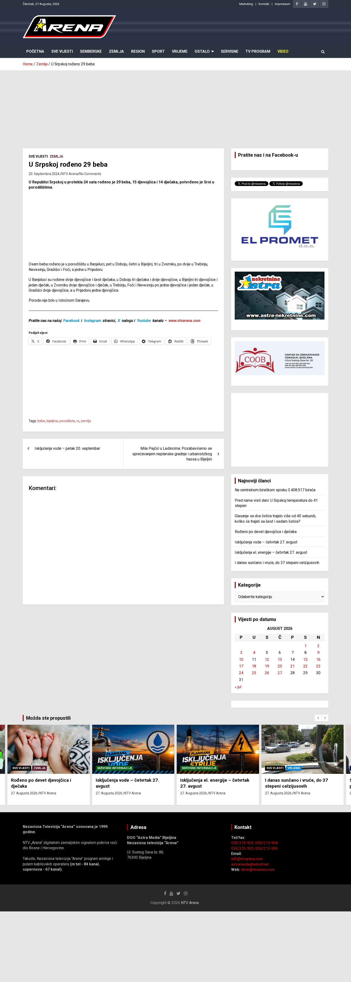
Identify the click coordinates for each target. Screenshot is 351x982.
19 (267, 666)
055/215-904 (266, 843)
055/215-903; (243, 843)
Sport (158, 51)
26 (267, 673)
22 (305, 666)
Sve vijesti (38, 156)
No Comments (90, 174)
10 (241, 659)
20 (280, 666)
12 (267, 659)
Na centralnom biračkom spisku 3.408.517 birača (275, 490)
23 (318, 666)
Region (138, 51)
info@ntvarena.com (247, 859)
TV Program (257, 51)
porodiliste (67, 421)
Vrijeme (179, 51)
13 (280, 659)
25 (254, 673)
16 (318, 659)
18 (254, 666)
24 (241, 673)
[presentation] (318, 718)
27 (280, 673)
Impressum (282, 4)
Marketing (246, 4)
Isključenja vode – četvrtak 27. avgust (266, 542)
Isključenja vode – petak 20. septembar (67, 448)
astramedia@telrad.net (250, 864)
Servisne (229, 51)
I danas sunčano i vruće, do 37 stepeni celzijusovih (277, 562)
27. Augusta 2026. (24, 793)
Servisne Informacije (114, 768)
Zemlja (116, 51)
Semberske (91, 51)
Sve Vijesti (62, 51)
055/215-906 (266, 848)
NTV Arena (70, 174)
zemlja (86, 421)
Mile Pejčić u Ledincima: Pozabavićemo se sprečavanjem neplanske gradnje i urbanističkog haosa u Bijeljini (172, 453)
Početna (35, 51)
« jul (238, 687)
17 (241, 666)
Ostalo (202, 51)
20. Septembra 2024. (44, 174)
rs (77, 421)
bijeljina (52, 421)
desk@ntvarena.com (258, 869)
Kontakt (264, 4)
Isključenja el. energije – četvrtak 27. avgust (271, 552)
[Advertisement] (175, 105)
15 (305, 659)
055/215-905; (243, 848)
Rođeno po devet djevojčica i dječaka (266, 531)
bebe (41, 421)
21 (292, 666)
